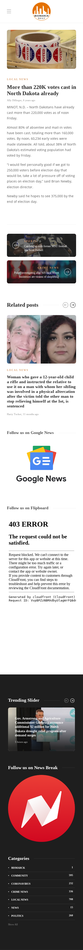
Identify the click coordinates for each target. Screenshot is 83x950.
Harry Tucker (14, 414)
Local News (17, 79)
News (42, 907)
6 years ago (29, 100)
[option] (41, 364)
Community (42, 875)
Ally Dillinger (14, 100)
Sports (30, 241)
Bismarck (42, 867)
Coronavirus (42, 883)
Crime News (48, 267)
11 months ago (31, 414)
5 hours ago (21, 742)
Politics (42, 915)
